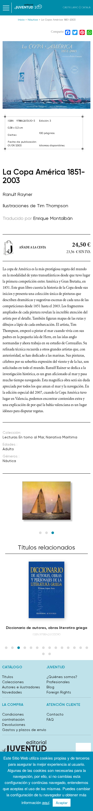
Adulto (8, 449)
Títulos (7, 677)
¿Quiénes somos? (62, 677)
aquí (45, 802)
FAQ (50, 719)
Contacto (55, 714)
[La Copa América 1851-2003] (46, 75)
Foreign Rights (59, 692)
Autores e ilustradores (21, 687)
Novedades (12, 692)
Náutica (33, 19)
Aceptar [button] (61, 802)
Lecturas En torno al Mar (23, 437)
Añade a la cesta (32, 247)
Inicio (21, 19)
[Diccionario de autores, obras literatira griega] (46, 589)
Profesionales (58, 682)
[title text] (28, 6)
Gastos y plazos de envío (24, 730)
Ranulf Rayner (17, 194)
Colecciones (13, 682)
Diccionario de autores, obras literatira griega (46, 628)
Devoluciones (13, 725)
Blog (50, 687)
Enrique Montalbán (53, 218)
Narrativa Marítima (61, 437)
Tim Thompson (52, 205)
